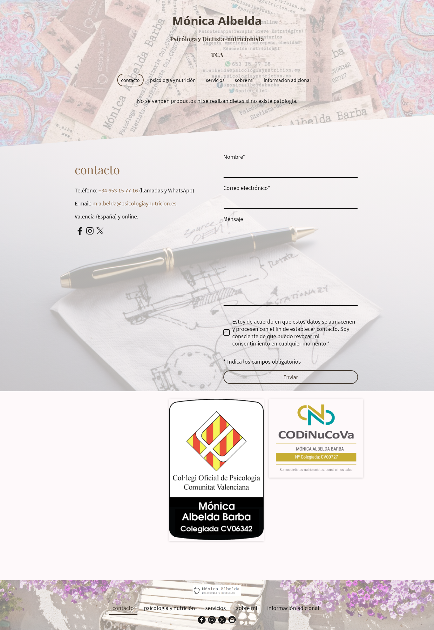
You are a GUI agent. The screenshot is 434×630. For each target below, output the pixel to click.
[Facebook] (80, 231)
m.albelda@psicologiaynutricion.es (134, 203)
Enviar (290, 377)
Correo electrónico (246, 187)
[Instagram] (90, 231)
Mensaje (233, 219)
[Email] (232, 620)
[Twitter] (100, 231)
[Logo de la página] (217, 65)
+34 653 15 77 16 (118, 190)
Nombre (234, 156)
